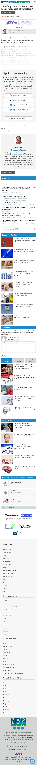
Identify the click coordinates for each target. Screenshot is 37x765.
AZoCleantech (7, 689)
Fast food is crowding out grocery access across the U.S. (24, 294)
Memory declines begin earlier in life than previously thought (24, 435)
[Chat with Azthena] (32, 761)
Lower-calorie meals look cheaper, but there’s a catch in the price (24, 261)
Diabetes (12, 490)
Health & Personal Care (9, 573)
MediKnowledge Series (9, 570)
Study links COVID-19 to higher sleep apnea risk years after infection (23, 284)
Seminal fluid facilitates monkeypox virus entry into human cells (24, 456)
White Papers (7, 561)
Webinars (5, 622)
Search (5, 649)
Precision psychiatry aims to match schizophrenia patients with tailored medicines (24, 446)
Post (3, 355)
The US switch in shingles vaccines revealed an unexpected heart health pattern (24, 387)
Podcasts (5, 588)
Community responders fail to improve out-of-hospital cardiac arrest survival (23, 425)
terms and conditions (10, 735)
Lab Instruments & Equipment (12, 607)
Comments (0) (5, 131)
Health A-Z (6, 558)
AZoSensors (6, 698)
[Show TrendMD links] (34, 229)
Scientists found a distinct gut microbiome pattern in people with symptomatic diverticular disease (24, 366)
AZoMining (6, 701)
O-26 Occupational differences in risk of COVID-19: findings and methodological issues (18, 220)
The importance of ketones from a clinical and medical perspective (24, 305)
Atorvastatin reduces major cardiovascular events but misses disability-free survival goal (24, 377)
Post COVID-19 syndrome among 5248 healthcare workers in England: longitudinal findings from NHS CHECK (17, 195)
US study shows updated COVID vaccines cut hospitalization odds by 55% (25, 240)
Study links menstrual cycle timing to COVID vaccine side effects (24, 316)
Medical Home (7, 549)
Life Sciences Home (8, 601)
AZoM (4, 683)
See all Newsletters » (8, 507)
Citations (6, 178)
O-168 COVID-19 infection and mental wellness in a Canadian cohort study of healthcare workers (18, 214)
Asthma (12, 499)
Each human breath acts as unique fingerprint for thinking (24, 467)
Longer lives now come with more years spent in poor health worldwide (24, 273)
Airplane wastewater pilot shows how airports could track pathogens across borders (24, 251)
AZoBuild (5, 707)
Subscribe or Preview (15, 484)
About (4, 643)
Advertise (5, 658)
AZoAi (4, 713)
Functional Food (7, 552)
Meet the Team (7, 646)
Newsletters (6, 652)
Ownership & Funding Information (13, 673)
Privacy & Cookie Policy (9, 667)
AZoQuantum (7, 704)
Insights (5, 567)
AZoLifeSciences (7, 710)
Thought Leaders (8, 564)
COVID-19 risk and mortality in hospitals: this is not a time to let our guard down (18, 208)
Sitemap (5, 655)
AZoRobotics (6, 695)
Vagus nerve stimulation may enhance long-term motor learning (24, 408)
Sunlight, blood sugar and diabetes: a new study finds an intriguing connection (24, 398)
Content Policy (7, 670)
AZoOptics (6, 692)
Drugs (4, 579)
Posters (5, 585)
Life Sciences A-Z (8, 610)
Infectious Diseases (15, 482)
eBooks (5, 582)
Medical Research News (15, 126)
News (4, 555)
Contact (5, 661)
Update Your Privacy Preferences (18, 746)
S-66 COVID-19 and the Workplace (11, 203)
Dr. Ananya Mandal (18, 150)
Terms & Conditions (8, 664)
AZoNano (5, 686)
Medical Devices (7, 576)
